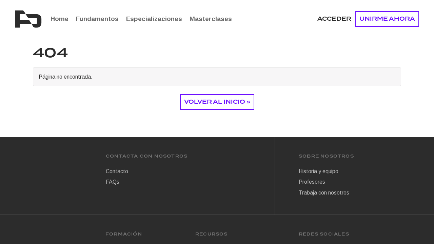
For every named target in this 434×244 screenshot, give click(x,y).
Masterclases (211, 18)
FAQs (112, 182)
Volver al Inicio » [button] (217, 102)
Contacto (117, 171)
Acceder (334, 19)
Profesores (312, 182)
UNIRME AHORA (387, 19)
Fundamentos (97, 18)
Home (59, 18)
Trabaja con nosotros (324, 193)
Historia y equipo (318, 171)
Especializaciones (154, 18)
